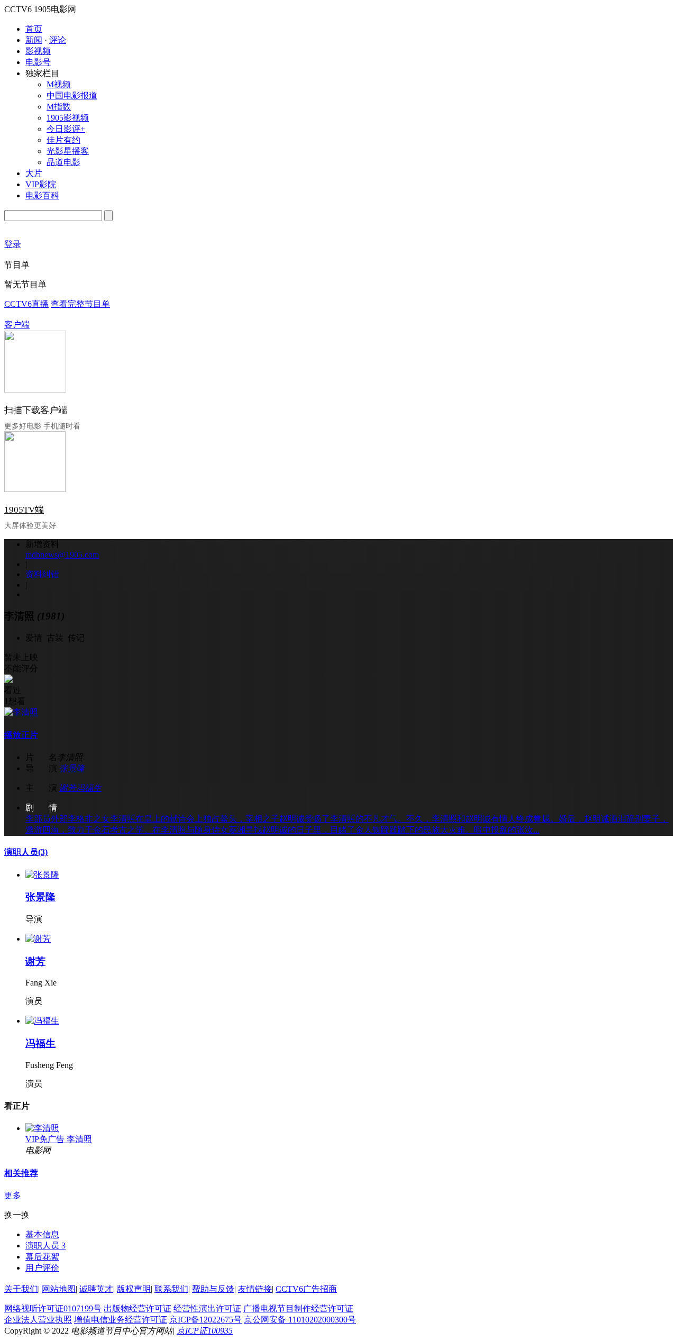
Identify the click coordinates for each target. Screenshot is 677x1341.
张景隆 (72, 768)
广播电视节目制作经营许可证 (298, 1308)
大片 (33, 173)
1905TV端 (24, 510)
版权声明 (134, 1288)
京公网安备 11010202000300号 (300, 1319)
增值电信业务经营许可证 (120, 1319)
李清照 (79, 1139)
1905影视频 (68, 117)
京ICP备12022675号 (205, 1319)
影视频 (38, 51)
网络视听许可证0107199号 (53, 1308)
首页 (33, 28)
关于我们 (21, 1288)
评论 (57, 39)
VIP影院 (40, 184)
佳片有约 (63, 139)
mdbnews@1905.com (62, 554)
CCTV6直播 (26, 303)
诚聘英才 (96, 1288)
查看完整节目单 (80, 303)
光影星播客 (68, 151)
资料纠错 (42, 574)
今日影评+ (66, 128)
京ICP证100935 (205, 1330)
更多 (12, 1195)
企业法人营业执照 (38, 1319)
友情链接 (255, 1288)
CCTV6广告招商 (306, 1288)
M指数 (59, 106)
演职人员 (26, 851)
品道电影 (63, 162)
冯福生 (89, 787)
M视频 (59, 84)
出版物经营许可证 (137, 1308)
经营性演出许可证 (207, 1308)
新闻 (33, 39)
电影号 (38, 62)
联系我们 (171, 1288)
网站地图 (59, 1288)
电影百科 (42, 195)
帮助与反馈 (213, 1288)
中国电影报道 (72, 95)
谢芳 (67, 787)
